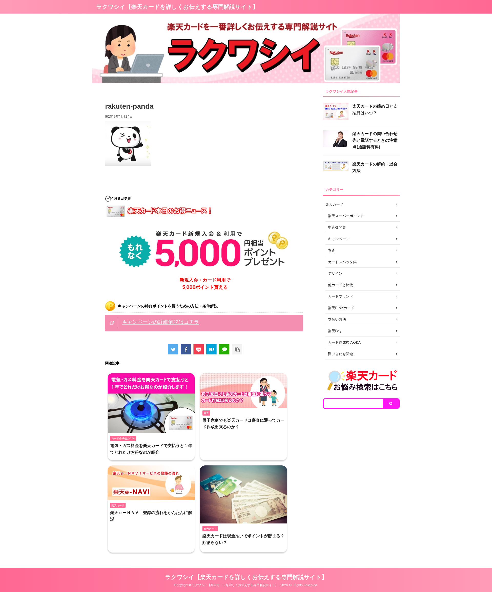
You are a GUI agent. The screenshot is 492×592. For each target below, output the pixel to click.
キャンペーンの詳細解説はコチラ (160, 322)
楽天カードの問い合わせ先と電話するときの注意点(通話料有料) (374, 140)
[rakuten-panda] (211, 349)
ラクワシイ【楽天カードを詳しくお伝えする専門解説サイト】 (177, 6)
